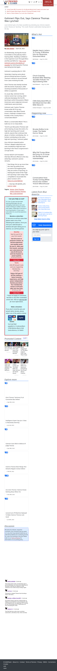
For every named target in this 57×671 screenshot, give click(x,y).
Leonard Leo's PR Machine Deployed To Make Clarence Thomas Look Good (16, 515)
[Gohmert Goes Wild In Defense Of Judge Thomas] (16, 434)
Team (10, 662)
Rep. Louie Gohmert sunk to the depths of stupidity (15, 63)
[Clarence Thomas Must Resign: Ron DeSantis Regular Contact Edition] (16, 458)
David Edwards (36, 84)
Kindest (12, 321)
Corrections (52, 662)
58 (32, 165)
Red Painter (35, 59)
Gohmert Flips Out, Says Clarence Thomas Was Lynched (27, 19)
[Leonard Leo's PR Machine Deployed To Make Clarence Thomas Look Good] (16, 504)
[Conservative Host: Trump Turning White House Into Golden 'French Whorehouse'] (42, 170)
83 (32, 63)
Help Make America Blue (42, 219)
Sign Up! (36, 239)
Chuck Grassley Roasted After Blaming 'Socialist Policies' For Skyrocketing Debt (41, 78)
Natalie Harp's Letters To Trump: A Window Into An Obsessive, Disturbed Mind (41, 53)
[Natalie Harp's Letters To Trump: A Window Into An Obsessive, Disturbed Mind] (42, 42)
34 (32, 140)
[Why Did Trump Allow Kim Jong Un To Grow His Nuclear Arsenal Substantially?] (42, 144)
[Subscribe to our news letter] (39, 2)
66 (5, 406)
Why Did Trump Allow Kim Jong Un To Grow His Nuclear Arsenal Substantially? (41, 155)
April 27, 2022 (12, 186)
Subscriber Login (48, 4)
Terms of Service (15, 538)
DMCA (45, 662)
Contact (22, 662)
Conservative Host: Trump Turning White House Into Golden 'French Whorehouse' (41, 181)
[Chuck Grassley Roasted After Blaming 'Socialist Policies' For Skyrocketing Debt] (42, 68)
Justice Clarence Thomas (18, 191)
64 (32, 88)
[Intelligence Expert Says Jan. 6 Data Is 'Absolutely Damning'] (16, 411)
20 (32, 116)
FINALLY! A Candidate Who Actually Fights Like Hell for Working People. (45, 214)
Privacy (39, 662)
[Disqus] (17, 596)
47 (32, 38)
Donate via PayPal (21, 317)
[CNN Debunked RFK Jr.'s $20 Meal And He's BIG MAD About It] (42, 93)
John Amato (10, 48)
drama (12, 189)
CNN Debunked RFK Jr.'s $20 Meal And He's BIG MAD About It (42, 103)
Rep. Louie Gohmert (16, 193)
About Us (16, 662)
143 (6, 475)
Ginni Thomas (19, 189)
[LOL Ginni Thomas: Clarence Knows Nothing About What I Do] (16, 481)
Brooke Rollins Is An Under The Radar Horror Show (40, 131)
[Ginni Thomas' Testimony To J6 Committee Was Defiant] (16, 388)
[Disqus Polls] (17, 560)
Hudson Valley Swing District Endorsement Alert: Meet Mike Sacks (44, 207)
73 (5, 498)
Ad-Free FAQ (23, 300)
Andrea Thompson (37, 107)
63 (5, 452)
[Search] (41, 2)
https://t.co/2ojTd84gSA (15, 181)
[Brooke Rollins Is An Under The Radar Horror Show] (42, 121)
